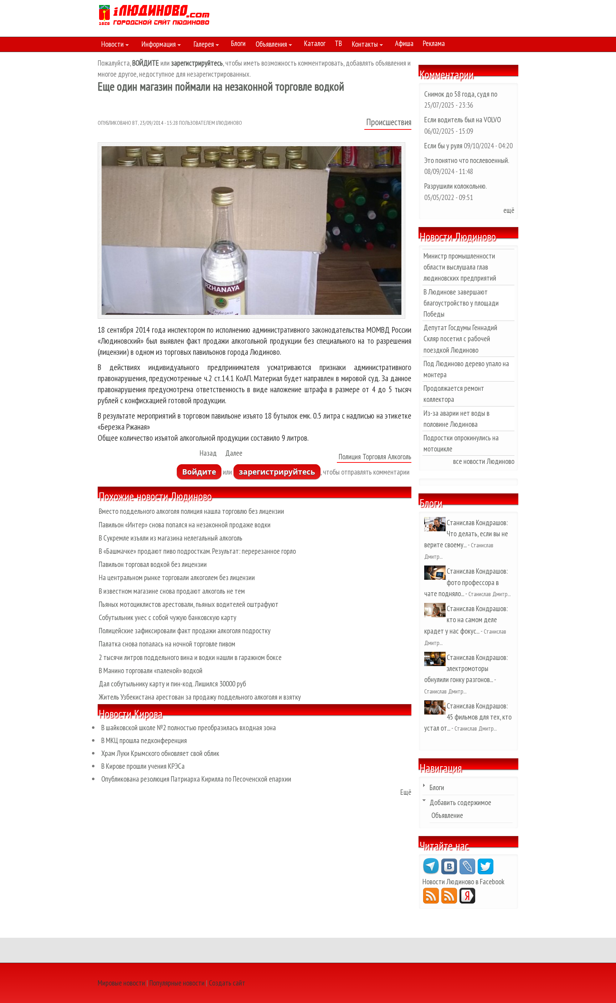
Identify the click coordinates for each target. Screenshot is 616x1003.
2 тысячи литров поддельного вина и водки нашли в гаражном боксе (190, 657)
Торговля (374, 456)
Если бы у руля (444, 145)
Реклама (434, 43)
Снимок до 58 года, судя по (460, 94)
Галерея (202, 45)
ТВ (338, 43)
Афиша (404, 43)
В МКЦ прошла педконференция (144, 740)
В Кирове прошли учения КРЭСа (143, 766)
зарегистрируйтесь (277, 472)
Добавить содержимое (460, 802)
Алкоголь (399, 456)
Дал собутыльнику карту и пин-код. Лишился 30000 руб (172, 684)
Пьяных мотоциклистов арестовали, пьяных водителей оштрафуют (188, 604)
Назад (208, 453)
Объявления (269, 45)
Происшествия (388, 122)
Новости (111, 45)
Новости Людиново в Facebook (463, 881)
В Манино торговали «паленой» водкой (150, 670)
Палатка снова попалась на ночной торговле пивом (167, 644)
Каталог (314, 43)
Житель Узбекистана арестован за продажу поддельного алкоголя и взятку (200, 697)
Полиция (350, 456)
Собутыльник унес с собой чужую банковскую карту (167, 617)
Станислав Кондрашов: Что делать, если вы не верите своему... (466, 533)
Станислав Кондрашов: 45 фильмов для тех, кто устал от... (468, 717)
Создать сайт (227, 983)
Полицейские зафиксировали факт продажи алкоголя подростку (185, 630)
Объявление (447, 815)
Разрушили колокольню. (455, 186)
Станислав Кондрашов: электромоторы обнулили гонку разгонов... (466, 668)
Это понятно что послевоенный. (466, 160)
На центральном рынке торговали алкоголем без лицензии (177, 577)
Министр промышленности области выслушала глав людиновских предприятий (459, 267)
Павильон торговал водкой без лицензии (153, 564)
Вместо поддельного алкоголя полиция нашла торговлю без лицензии (191, 511)
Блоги (238, 43)
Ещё (405, 792)
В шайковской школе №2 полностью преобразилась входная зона (188, 727)
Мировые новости (121, 983)
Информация (157, 45)
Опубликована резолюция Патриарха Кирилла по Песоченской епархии (196, 779)
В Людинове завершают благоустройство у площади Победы (461, 303)
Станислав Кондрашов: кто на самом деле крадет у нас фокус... (466, 619)
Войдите (199, 472)
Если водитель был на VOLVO (462, 119)
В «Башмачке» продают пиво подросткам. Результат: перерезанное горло (197, 551)
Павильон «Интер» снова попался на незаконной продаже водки (185, 524)
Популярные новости (177, 983)
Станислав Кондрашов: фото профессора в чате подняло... (466, 582)
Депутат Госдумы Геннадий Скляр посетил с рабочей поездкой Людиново (460, 338)
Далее (233, 453)
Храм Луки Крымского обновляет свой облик (160, 753)
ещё (508, 210)
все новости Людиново (483, 461)
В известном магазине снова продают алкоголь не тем (172, 591)
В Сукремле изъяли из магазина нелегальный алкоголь (170, 538)
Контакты (363, 45)
